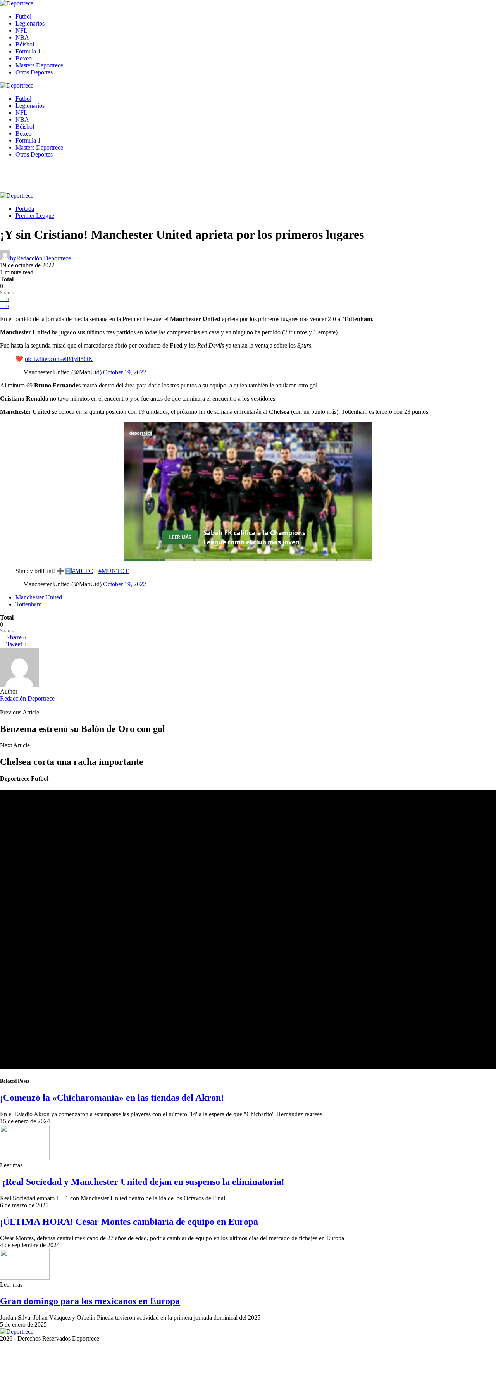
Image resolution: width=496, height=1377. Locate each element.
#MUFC (82, 571)
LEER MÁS (180, 537)
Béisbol (25, 44)
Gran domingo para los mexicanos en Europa (90, 1301)
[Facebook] (2, 167)
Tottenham (28, 604)
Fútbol (23, 16)
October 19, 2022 (124, 372)
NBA (22, 37)
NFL (22, 30)
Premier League (35, 215)
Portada (25, 208)
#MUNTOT (113, 571)
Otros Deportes (34, 72)
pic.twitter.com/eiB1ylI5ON (59, 359)
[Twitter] (2, 188)
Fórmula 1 (28, 51)
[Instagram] (2, 181)
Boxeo (24, 58)
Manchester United (39, 597)
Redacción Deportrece (27, 698)
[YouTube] (2, 174)
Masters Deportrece (39, 65)
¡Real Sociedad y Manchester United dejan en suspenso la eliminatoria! (142, 1182)
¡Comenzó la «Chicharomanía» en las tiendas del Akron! (112, 1098)
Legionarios (30, 23)
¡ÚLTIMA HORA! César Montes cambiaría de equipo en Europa (129, 1222)
